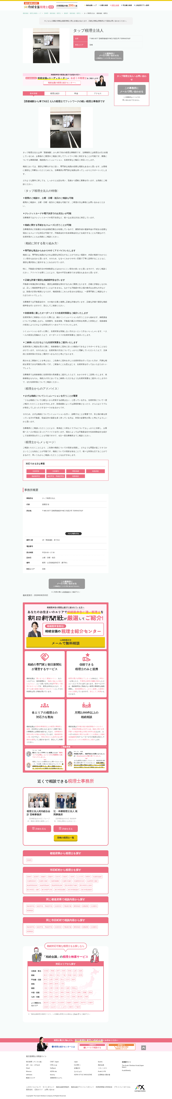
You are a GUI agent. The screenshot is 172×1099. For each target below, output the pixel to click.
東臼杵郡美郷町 (60, 890)
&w (31, 1065)
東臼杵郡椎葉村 (73, 890)
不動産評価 (67, 906)
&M (27, 1065)
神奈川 (51, 975)
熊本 (62, 997)
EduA (28, 1068)
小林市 (72, 877)
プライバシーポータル (122, 1087)
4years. (100, 1062)
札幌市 (69, 1003)
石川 (67, 979)
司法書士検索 (127, 5)
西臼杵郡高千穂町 (71, 885)
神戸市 (83, 1003)
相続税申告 (31, 906)
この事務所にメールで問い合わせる (131, 90)
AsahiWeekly (126, 1070)
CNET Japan (54, 1062)
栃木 (75, 975)
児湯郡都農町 (54, 881)
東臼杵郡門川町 (47, 890)
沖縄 (86, 997)
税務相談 (30, 910)
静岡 (51, 984)
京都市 (90, 1003)
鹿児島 (80, 997)
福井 (73, 979)
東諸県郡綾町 (44, 885)
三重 (62, 984)
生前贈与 (94, 906)
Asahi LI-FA (102, 1071)
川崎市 (70, 1007)
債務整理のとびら (56, 1078)
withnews (29, 1075)
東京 (45, 975)
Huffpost (53, 1068)
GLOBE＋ (77, 1065)
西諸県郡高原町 (57, 885)
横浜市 (46, 1003)
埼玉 (58, 975)
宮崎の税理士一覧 (65, 838)
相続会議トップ (91, 5)
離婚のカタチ (30, 1078)
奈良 (62, 988)
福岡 (45, 997)
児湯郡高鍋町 (97, 877)
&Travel (37, 1065)
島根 (67, 992)
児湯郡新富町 (31, 881)
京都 (56, 988)
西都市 (50, 877)
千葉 (63, 975)
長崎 (56, 997)
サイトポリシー (48, 1087)
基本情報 (33, 93)
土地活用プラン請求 (142, 5)
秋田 (63, 971)
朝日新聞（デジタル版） (34, 1062)
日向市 (57, 877)
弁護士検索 (104, 5)
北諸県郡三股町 (92, 881)
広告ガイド (39, 1089)
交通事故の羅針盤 (104, 1075)
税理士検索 (115, 5)
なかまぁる (78, 1071)
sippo (76, 1062)
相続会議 (101, 1065)
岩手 (58, 971)
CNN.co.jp (53, 1065)
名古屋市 (61, 1003)
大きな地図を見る (73, 533)
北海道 (46, 971)
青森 (52, 971)
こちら (75, 1014)
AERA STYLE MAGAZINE (83, 1075)
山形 (75, 971)
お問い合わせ (49, 1089)
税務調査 (85, 906)
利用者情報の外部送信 (104, 1087)
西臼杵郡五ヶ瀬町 (33, 890)
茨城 (69, 975)
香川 (73, 992)
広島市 (46, 1007)
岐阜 (56, 984)
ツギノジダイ (102, 1068)
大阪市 (53, 1003)
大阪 (45, 988)
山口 (56, 992)
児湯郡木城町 (66, 881)
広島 (45, 992)
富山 (62, 979)
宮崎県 (29, 860)
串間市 (88, 877)
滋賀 (67, 988)
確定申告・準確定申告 (44, 906)
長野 (56, 979)
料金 (76, 93)
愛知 (45, 984)
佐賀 (51, 997)
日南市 (65, 877)
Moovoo (28, 1071)
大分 (67, 997)
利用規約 (66, 592)
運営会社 (29, 1089)
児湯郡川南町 (43, 881)
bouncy (52, 1075)
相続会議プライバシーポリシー (82, 1087)
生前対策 (58, 906)
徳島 (79, 992)
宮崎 (73, 997)
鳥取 (62, 992)
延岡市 (36, 877)
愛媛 (84, 992)
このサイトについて (33, 1087)
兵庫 (51, 988)
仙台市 (53, 1007)
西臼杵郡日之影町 (86, 885)
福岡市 (76, 1003)
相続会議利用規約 (62, 1087)
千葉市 (77, 1007)
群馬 (80, 975)
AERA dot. (53, 1071)
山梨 (51, 979)
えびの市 (80, 877)
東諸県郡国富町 (32, 885)
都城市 (43, 877)
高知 (90, 992)
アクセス (97, 93)
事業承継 (77, 906)
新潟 (45, 979)
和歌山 (74, 988)
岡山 (51, 992)
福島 (80, 971)
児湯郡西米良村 (79, 881)
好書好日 (77, 1068)
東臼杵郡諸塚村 (86, 890)
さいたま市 (62, 1007)
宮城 (69, 971)
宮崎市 (29, 877)
